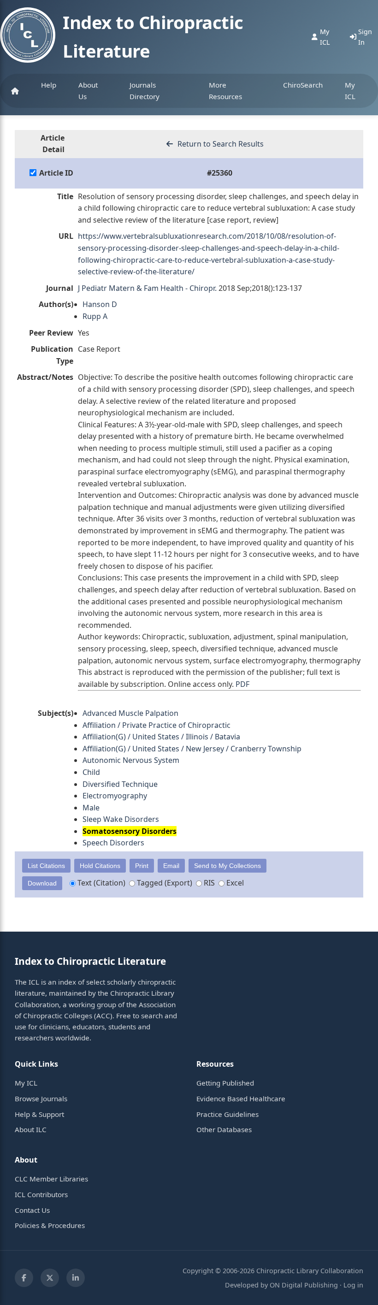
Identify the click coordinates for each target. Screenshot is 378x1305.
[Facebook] (24, 1278)
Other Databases (224, 1129)
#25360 (219, 173)
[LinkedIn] (75, 1278)
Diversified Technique (120, 784)
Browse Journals (41, 1098)
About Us (88, 90)
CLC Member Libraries (51, 1178)
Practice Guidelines (227, 1114)
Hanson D (100, 304)
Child (91, 772)
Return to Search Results (220, 144)
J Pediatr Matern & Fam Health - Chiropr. (147, 288)
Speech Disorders (113, 843)
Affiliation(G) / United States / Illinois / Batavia (161, 737)
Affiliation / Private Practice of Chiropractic (156, 725)
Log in (353, 1285)
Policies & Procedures (50, 1225)
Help (48, 84)
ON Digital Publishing (304, 1285)
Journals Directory (144, 90)
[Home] (15, 90)
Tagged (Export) (163, 883)
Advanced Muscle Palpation (130, 713)
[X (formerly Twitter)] (50, 1278)
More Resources (225, 90)
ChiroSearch (303, 84)
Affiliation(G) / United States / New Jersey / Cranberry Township (192, 749)
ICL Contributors (41, 1194)
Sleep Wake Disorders (121, 819)
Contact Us (32, 1210)
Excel (234, 883)
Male (91, 808)
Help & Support (39, 1114)
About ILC (31, 1129)
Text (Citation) (100, 883)
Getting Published (225, 1082)
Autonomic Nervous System (131, 760)
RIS (208, 883)
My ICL (350, 90)
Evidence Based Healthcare (240, 1098)
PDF (242, 684)
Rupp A (95, 316)
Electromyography (115, 796)
